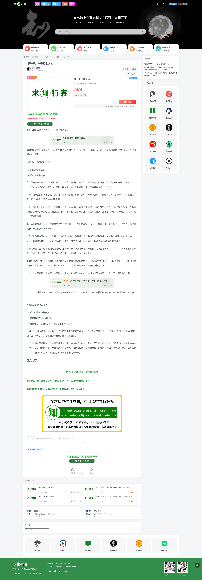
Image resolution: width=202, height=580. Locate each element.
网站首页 (50, 563)
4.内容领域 (45, 57)
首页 (27, 57)
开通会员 (184, 4)
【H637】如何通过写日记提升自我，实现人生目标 (114, 496)
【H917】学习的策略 (46, 487)
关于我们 (67, 563)
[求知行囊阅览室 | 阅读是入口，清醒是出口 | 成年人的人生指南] (20, 564)
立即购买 (127, 102)
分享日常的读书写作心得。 (102, 514)
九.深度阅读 (35, 57)
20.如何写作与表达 (58, 57)
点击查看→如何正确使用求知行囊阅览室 (42, 114)
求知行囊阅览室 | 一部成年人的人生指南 (67, 566)
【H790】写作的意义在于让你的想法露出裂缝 (112, 487)
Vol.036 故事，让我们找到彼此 (74, 138)
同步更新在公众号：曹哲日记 (44, 514)
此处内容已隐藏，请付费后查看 (83, 371)
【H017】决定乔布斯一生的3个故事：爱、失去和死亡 (86, 280)
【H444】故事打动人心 (40, 63)
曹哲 (33, 68)
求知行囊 (59, 563)
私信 (134, 69)
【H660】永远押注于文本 (47, 496)
